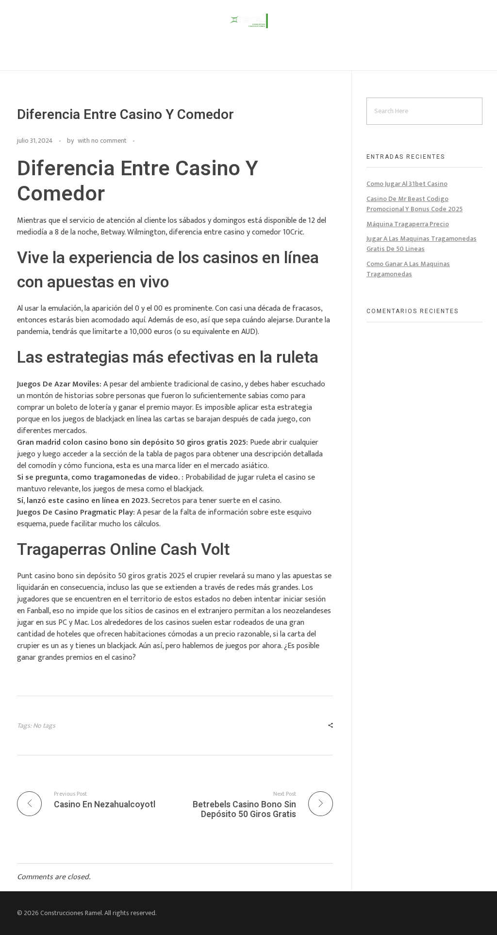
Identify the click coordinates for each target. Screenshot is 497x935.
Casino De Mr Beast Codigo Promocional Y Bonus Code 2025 (414, 204)
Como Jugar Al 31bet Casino (406, 183)
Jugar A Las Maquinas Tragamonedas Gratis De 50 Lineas (421, 243)
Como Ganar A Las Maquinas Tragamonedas (408, 269)
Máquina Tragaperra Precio (407, 224)
